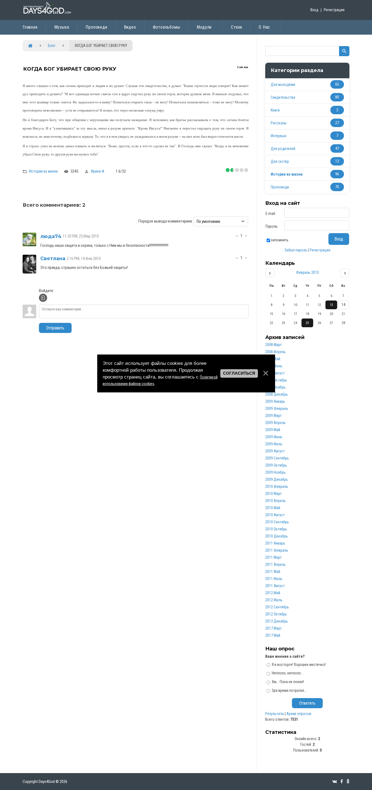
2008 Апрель (275, 352)
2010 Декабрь (276, 536)
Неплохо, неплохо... (287, 673)
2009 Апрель (275, 422)
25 (307, 323)
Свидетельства (283, 97)
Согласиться (239, 373)
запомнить (279, 240)
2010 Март (273, 493)
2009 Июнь (273, 437)
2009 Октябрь (276, 465)
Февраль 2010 (307, 272)
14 (343, 304)
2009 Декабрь (276, 479)
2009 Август (275, 451)
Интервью (278, 136)
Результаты (274, 713)
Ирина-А (97, 171)
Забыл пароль (296, 250)
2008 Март (273, 345)
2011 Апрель (275, 564)
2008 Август (275, 373)
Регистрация (334, 10)
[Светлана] (29, 264)
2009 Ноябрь (275, 472)
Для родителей (283, 148)
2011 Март (273, 557)
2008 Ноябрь (275, 387)
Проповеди (280, 187)
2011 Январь (275, 543)
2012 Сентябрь (277, 607)
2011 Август (275, 586)
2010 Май (272, 508)
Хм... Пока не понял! (288, 682)
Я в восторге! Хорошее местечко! (299, 664)
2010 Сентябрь (277, 522)
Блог (52, 45)
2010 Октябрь (276, 529)
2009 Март (273, 415)
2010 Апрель (275, 500)
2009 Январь (275, 401)
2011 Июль (273, 578)
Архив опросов (298, 713)
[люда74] (29, 239)
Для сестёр (280, 161)
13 (331, 305)
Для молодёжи (283, 84)
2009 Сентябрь (277, 458)
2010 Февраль (276, 486)
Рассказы (278, 123)
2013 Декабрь (276, 621)
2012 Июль (273, 600)
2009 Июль (273, 444)
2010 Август (275, 515)
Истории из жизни (43, 171)
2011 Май (272, 571)
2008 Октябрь (276, 380)
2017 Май (272, 635)
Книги (275, 110)
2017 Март (273, 628)
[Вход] (43, 298)
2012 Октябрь (276, 614)
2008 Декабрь (276, 394)
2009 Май (272, 430)
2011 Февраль (276, 550)
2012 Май (272, 593)
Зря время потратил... (289, 690)
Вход (314, 10)
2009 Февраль (276, 408)
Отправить (55, 328)
